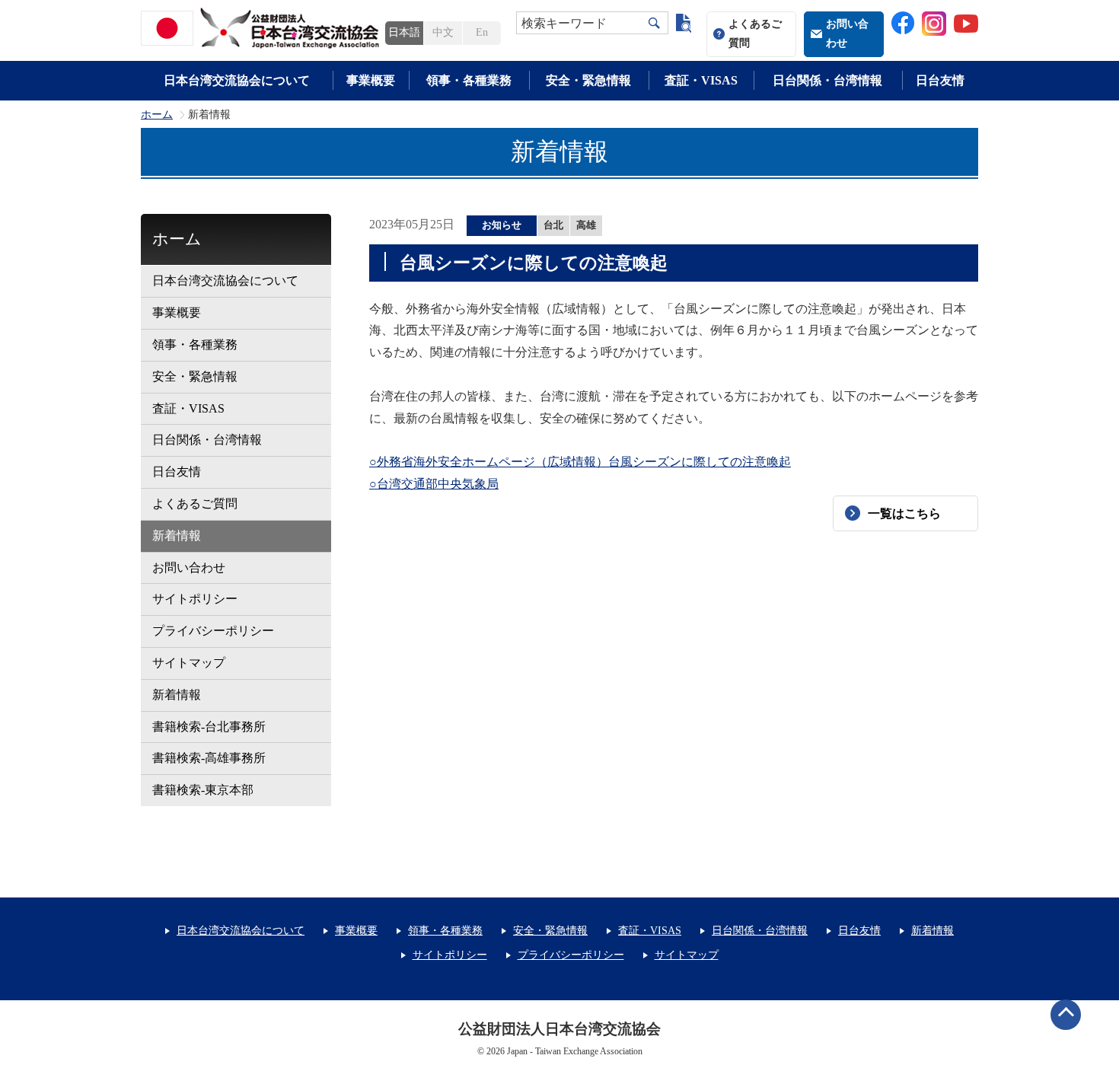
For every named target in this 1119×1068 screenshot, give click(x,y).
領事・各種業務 (469, 80)
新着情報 (176, 535)
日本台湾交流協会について (237, 80)
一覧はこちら (904, 513)
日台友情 (940, 80)
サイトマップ (188, 662)
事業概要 (370, 80)
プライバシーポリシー (213, 630)
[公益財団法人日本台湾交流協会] (262, 28)
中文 (443, 32)
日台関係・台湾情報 (827, 80)
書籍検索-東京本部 (202, 789)
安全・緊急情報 (588, 80)
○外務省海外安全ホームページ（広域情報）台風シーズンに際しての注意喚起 (580, 461)
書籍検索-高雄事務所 (209, 757)
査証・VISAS (701, 80)
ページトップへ (1065, 1014)
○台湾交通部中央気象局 (434, 483)
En (482, 32)
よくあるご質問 (755, 33)
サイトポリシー (195, 598)
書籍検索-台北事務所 (209, 726)
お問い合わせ (847, 33)
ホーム (157, 115)
